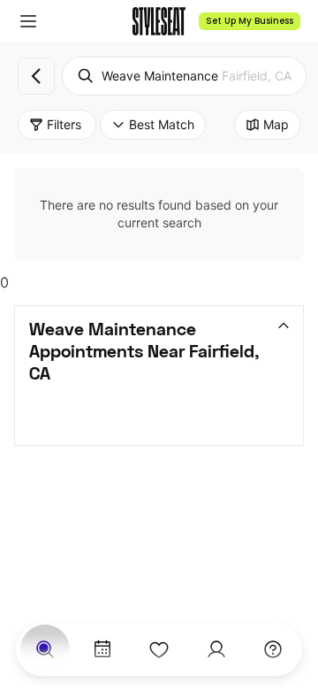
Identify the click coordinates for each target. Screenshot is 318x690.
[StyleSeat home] (159, 21)
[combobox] (184, 76)
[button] (28, 21)
